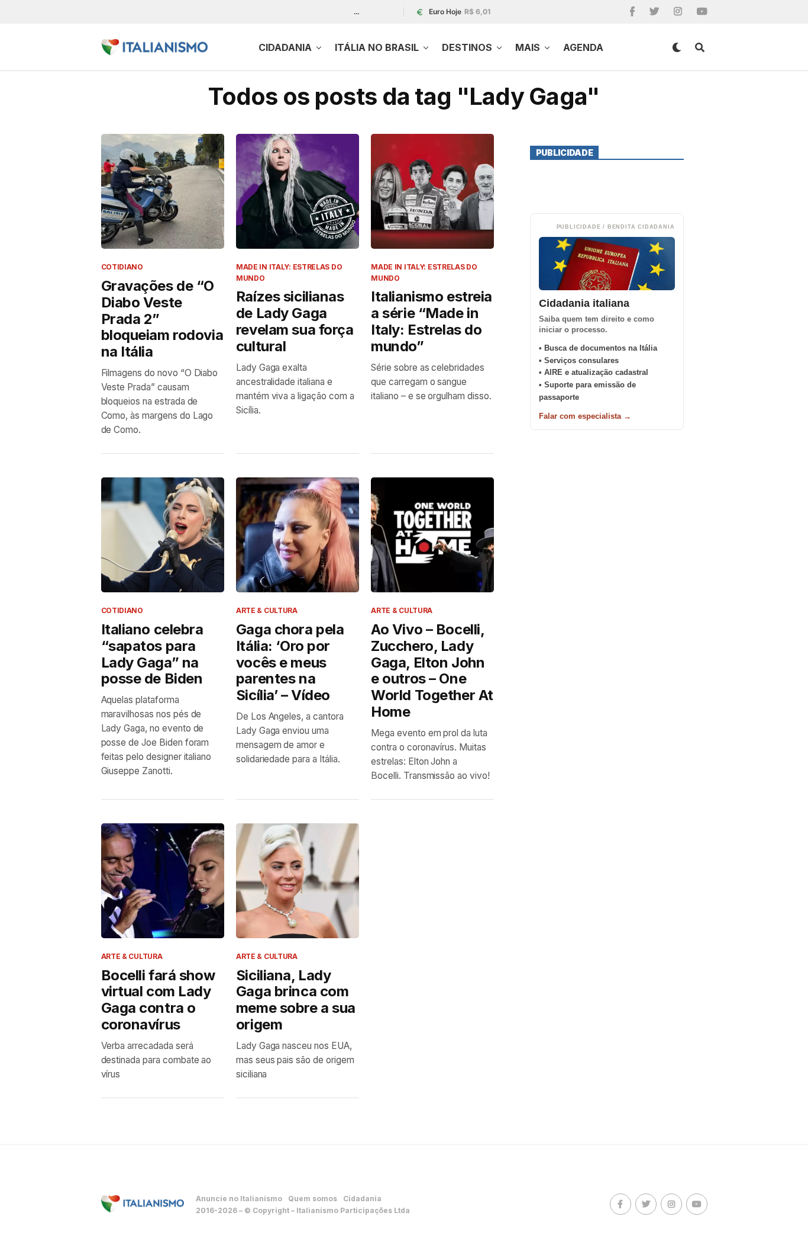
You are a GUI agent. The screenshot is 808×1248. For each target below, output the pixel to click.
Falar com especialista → (585, 416)
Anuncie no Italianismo (239, 1198)
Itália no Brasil (377, 47)
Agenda (583, 47)
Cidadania (285, 47)
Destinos (467, 47)
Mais (527, 47)
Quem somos (312, 1198)
